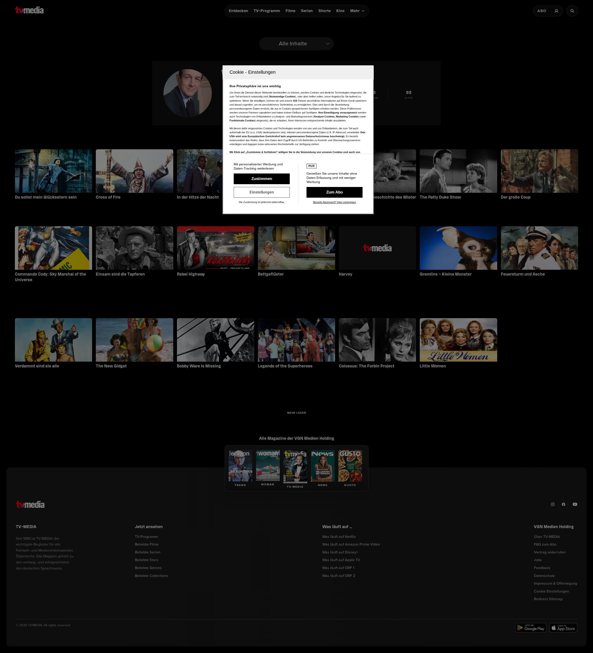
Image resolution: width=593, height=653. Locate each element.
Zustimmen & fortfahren (262, 178)
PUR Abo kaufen (334, 192)
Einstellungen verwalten (262, 192)
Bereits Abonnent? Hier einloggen (334, 202)
